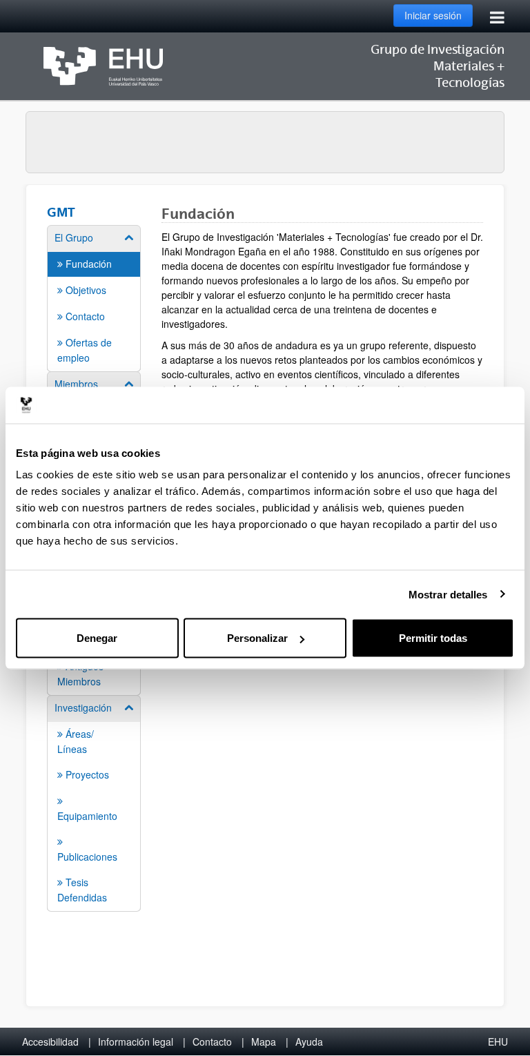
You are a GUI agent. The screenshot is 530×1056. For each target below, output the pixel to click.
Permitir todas (433, 638)
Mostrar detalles (448, 594)
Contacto (212, 1041)
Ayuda (309, 1041)
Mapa (263, 1041)
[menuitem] (94, 297)
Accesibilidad (50, 1041)
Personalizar (257, 638)
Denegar (97, 638)
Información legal (135, 1041)
